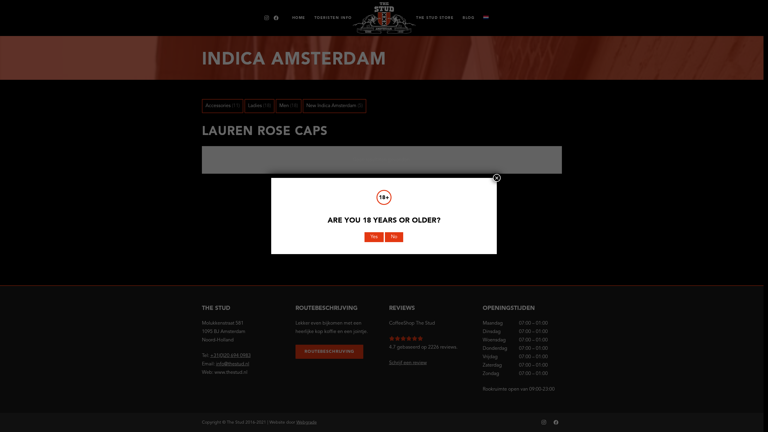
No (394, 237)
